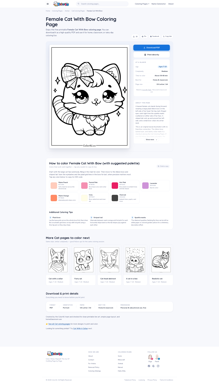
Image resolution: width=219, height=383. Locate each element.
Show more (150, 140)
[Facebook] (149, 366)
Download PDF (153, 47)
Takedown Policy (130, 380)
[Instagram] (158, 366)
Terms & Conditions (166, 380)
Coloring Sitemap (94, 371)
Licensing (142, 380)
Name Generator (159, 4)
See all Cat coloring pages (59, 324)
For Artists (92, 363)
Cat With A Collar (80, 328)
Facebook (155, 36)
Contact (91, 360)
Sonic (120, 356)
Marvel (120, 367)
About (171, 4)
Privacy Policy (152, 380)
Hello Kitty (121, 371)
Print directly (153, 54)
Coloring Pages (141, 4)
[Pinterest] (153, 366)
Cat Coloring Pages (78, 11)
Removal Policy (93, 367)
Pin (145, 36)
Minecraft (121, 360)
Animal (67, 11)
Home (48, 11)
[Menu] (47, 4)
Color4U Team (146, 90)
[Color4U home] (60, 3)
